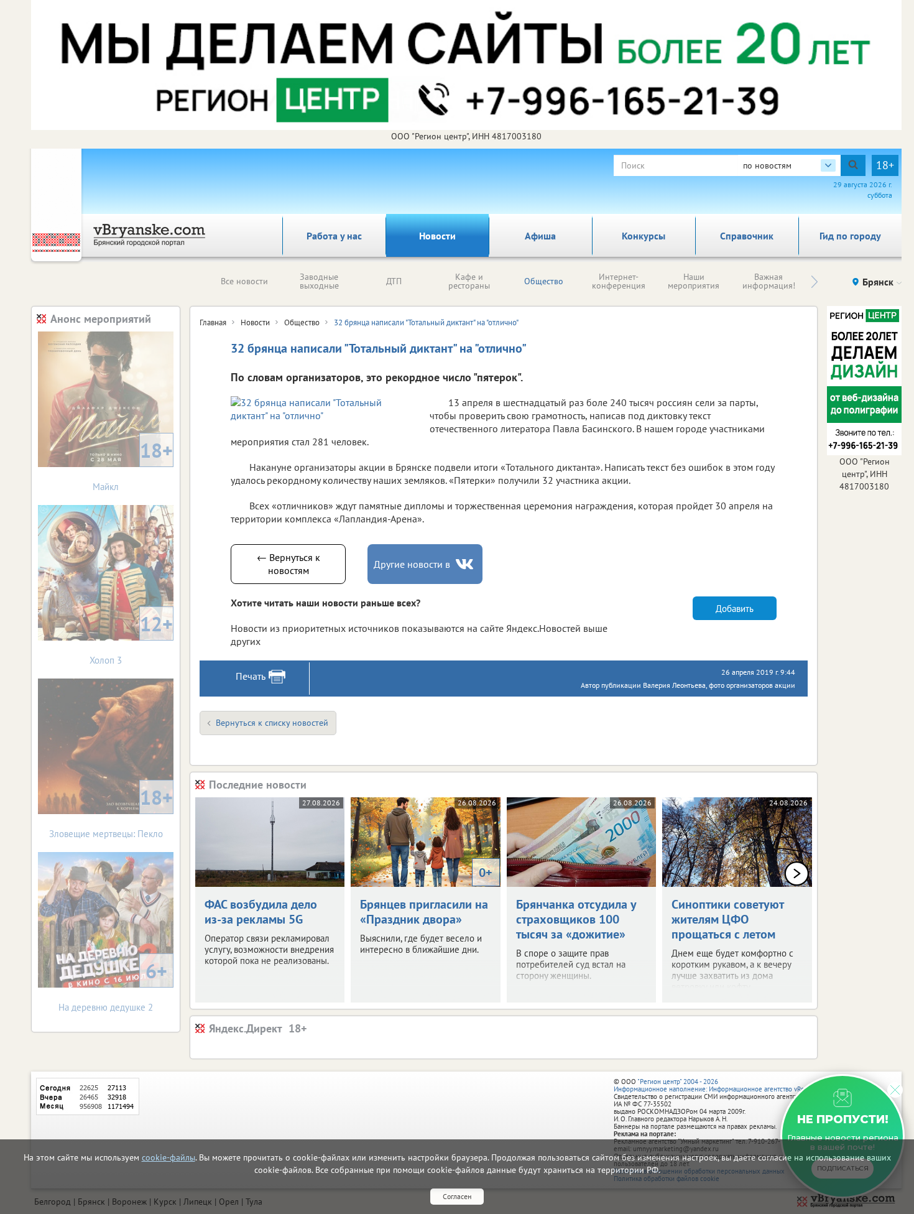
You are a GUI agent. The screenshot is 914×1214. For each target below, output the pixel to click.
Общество (543, 281)
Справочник (746, 235)
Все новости (244, 281)
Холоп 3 (131, 638)
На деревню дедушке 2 (112, 985)
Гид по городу (850, 235)
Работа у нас (334, 235)
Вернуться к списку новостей (272, 722)
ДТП (394, 281)
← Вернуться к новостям (288, 564)
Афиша (540, 235)
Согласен (457, 1196)
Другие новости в (412, 564)
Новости (437, 235)
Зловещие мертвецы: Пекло (111, 812)
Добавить (735, 608)
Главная (213, 322)
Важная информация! (768, 281)
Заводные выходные (319, 281)
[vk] (465, 564)
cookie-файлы (168, 1157)
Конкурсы (643, 235)
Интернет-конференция (618, 281)
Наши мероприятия (693, 281)
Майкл (133, 465)
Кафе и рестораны (469, 281)
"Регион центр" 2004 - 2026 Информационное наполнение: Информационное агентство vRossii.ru (718, 1085)
